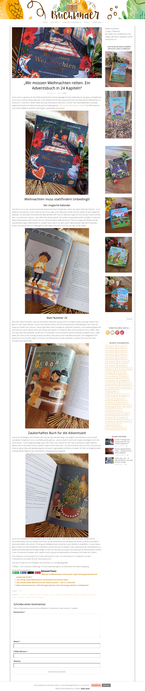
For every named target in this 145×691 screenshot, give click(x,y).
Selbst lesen (122, 402)
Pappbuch (125, 395)
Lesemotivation (125, 388)
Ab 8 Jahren (46, 594)
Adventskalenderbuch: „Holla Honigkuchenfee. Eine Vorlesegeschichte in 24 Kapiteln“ (52, 585)
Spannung (110, 406)
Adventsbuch (58, 594)
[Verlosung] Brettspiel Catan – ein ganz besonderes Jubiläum (123, 451)
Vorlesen (14, 597)
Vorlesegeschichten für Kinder (88, 594)
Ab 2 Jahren (110, 347)
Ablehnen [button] (106, 685)
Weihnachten (21, 597)
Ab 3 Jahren (122, 347)
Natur (115, 391)
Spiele (86, 22)
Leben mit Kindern (71, 22)
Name (17, 641)
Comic (119, 369)
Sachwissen (120, 399)
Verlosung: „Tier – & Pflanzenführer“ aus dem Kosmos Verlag (124, 460)
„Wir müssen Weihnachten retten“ (71, 105)
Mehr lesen (85, 688)
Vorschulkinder (121, 417)
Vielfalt (127, 406)
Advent (52, 594)
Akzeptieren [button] (96, 685)
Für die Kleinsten (112, 376)
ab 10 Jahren (111, 361)
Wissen (122, 429)
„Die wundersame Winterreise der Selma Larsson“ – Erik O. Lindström (45, 582)
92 (125, 455)
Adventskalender (67, 594)
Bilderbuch (110, 369)
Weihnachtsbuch (125, 421)
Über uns (97, 22)
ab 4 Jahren (110, 350)
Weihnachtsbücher (30, 597)
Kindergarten (123, 380)
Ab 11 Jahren (123, 361)
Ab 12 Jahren (111, 365)
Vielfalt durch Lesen (113, 410)
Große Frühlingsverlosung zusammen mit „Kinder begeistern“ (122, 441)
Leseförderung (111, 388)
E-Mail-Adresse (21, 651)
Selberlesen (110, 402)
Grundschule (76, 594)
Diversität (127, 369)
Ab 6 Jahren (31, 594)
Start (45, 22)
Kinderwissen (125, 384)
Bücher (54, 22)
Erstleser (109, 373)
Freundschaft (120, 373)
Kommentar (19, 612)
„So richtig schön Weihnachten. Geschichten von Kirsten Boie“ (42, 580)
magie (108, 391)
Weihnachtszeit (40, 597)
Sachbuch (109, 399)
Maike (64, 93)
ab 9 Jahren (122, 358)
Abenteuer (122, 365)
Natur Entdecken (112, 395)
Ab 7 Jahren (38, 594)
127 (124, 446)
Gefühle (124, 376)
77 (124, 464)
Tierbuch (119, 406)
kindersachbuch (112, 384)
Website (17, 661)
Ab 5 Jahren (24, 594)
